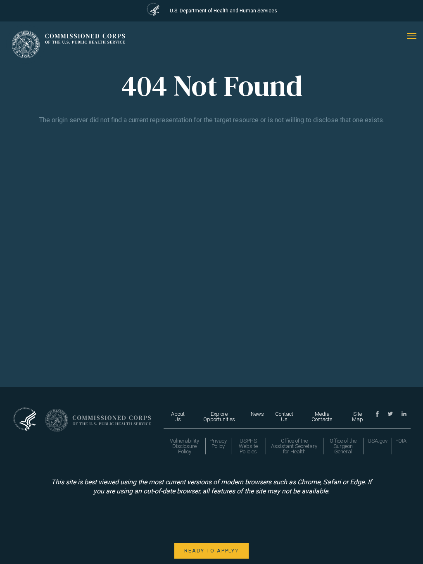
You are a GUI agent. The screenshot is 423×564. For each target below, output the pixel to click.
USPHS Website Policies (248, 446)
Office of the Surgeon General (343, 446)
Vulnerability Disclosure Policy (184, 446)
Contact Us (284, 416)
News (257, 414)
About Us (178, 416)
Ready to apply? (211, 550)
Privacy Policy (218, 443)
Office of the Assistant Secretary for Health (294, 446)
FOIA (400, 441)
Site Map (357, 416)
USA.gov (377, 441)
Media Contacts (322, 416)
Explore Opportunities (219, 416)
